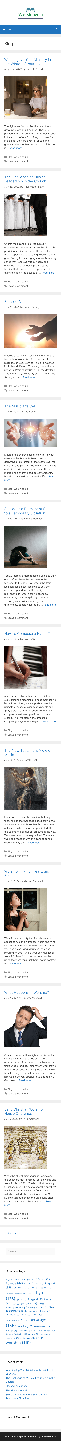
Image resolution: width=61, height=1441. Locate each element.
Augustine (30, 1279)
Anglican (11, 1279)
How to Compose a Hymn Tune (30, 633)
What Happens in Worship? (26, 992)
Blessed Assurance (20, 301)
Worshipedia (21, 157)
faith (31, 1293)
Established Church (18, 1294)
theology (23, 1338)
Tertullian (10, 1338)
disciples (41, 1288)
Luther (30, 1303)
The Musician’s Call (20, 406)
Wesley (37, 1337)
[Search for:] (30, 1251)
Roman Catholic (16, 1334)
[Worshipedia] (30, 12)
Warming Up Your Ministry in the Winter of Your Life (27, 61)
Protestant (11, 1331)
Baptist (44, 1279)
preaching (25, 1326)
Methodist (44, 1304)
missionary (12, 1307)
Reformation (46, 1330)
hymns (21, 1299)
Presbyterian (42, 1326)
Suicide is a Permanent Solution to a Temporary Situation (30, 511)
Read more (16, 148)
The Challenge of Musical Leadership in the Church (25, 179)
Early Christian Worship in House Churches (25, 1111)
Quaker (32, 1331)
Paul (9, 1315)
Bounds (14, 1283)
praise (30, 1320)
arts (20, 1280)
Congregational (23, 1287)
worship (18, 1342)
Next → (12, 1233)
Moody (24, 1307)
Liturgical (35, 1299)
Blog (10, 157)
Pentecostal (30, 1315)
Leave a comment (18, 161)
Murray (34, 1308)
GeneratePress (48, 1436)
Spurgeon (46, 1335)
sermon (34, 1334)
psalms (23, 1331)
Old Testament (33, 1311)
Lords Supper (17, 1304)
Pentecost (19, 1315)
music (43, 1307)
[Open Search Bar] (57, 29)
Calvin (27, 1284)
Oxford (47, 1311)
